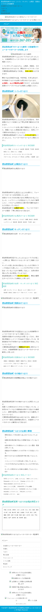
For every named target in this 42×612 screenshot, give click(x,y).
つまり (18, 56)
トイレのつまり (21, 119)
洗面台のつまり (22, 331)
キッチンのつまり (22, 258)
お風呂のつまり (19, 192)
